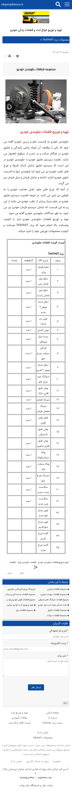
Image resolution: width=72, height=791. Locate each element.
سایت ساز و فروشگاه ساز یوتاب (36, 785)
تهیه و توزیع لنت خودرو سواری (20, 605)
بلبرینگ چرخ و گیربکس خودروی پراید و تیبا (21, 589)
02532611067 (44, 778)
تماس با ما (43, 732)
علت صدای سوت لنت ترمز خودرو (52, 605)
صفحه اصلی (52, 713)
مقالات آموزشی (19, 718)
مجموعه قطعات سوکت (57, 615)
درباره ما (52, 718)
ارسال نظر (36, 687)
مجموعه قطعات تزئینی (57, 589)
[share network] (36, 567)
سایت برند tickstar (52, 723)
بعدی (9, 573)
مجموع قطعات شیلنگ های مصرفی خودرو (53, 600)
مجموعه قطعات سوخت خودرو (54, 594)
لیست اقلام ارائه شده (19, 723)
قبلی (21, 573)
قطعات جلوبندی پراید (26, 562)
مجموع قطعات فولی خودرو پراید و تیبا (21, 600)
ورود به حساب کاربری (37, 761)
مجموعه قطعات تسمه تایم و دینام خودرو (20, 595)
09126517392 (26, 778)
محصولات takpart (43, 738)
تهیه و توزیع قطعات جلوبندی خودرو (53, 562)
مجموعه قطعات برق (24, 610)
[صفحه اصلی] (36, 17)
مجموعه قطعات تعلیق (57, 610)
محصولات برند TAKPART (54, 40)
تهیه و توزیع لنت (19, 713)
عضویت (57, 761)
